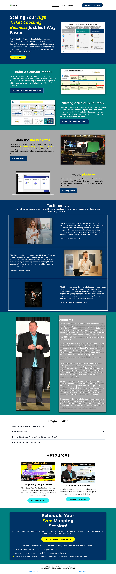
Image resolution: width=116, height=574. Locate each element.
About (63, 5)
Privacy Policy (82, 571)
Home (56, 5)
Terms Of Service (33, 571)
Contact (70, 5)
